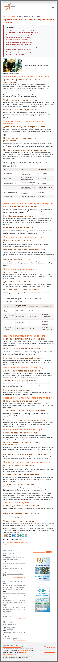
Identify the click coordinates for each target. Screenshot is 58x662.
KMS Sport (10, 629)
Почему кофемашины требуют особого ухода (20, 30)
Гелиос (9, 636)
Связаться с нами (49, 652)
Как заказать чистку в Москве (15, 54)
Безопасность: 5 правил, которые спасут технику (21, 47)
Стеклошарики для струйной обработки (14, 569)
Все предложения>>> (19, 577)
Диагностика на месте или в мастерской (19, 35)
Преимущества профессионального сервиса (20, 52)
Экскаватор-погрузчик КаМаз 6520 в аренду (14, 564)
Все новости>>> (21, 618)
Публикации (11, 16)
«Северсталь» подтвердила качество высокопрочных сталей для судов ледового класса (14, 609)
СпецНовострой (12, 638)
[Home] (9, 7)
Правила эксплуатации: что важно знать (19, 42)
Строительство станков (14, 576)
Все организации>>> (19, 640)
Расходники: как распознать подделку (18, 44)
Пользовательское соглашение (12, 647)
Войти (16, 11)
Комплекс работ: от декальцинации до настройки (22, 32)
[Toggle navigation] (53, 7)
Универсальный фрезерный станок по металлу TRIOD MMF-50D (14, 558)
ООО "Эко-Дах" (11, 627)
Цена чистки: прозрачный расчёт (16, 40)
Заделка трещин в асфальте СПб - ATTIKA (14, 633)
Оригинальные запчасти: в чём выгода (18, 37)
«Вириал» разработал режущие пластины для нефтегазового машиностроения (14, 594)
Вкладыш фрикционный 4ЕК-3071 (13, 574)
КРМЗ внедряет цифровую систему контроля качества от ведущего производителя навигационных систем (14, 587)
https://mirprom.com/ (24, 650)
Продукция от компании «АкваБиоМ (16, 542)
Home (4, 16)
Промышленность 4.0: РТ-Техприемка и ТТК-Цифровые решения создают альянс (14, 602)
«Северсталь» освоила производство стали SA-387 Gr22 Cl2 (14, 615)
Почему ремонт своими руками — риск (18, 49)
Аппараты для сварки (11, 545)
